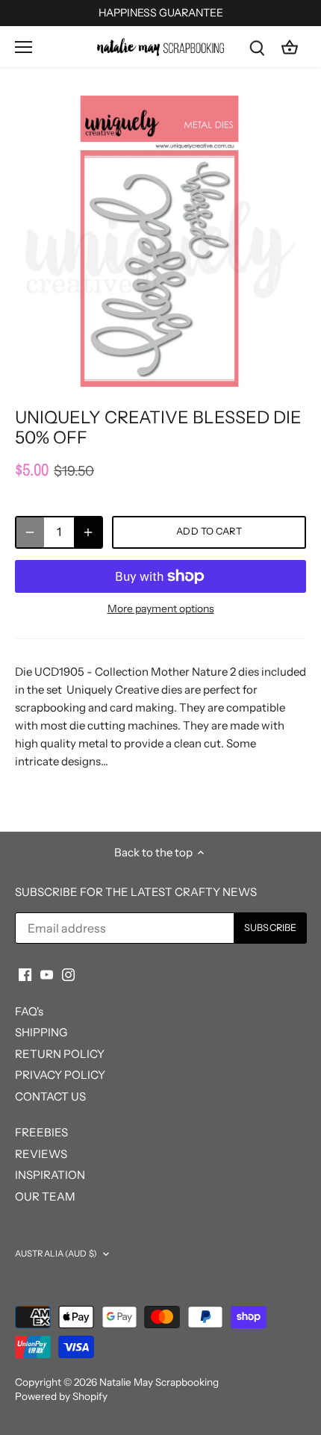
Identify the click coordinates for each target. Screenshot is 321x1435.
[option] (160, 241)
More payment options (160, 608)
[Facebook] (25, 973)
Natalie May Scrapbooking (159, 1382)
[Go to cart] (290, 46)
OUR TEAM (45, 1196)
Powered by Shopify (61, 1396)
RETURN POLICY (60, 1054)
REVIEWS (41, 1154)
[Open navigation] (23, 47)
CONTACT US (50, 1096)
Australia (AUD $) (56, 1253)
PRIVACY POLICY (60, 1075)
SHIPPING (41, 1032)
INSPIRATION (50, 1175)
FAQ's (29, 1011)
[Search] (256, 46)
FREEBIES (41, 1132)
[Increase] (88, 532)
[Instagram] (68, 973)
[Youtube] (46, 973)
